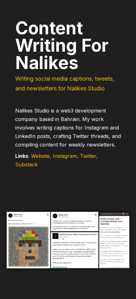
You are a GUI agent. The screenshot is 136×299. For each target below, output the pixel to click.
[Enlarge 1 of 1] (128, 210)
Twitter (88, 156)
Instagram (65, 156)
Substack (26, 164)
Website (40, 156)
